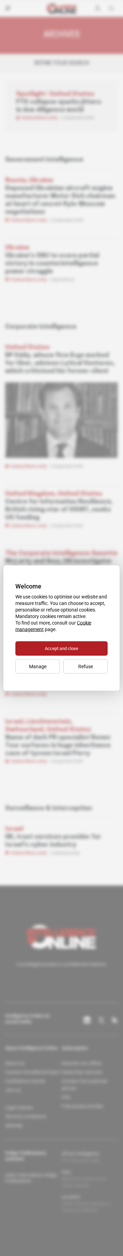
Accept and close (61, 648)
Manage (37, 666)
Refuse (85, 666)
